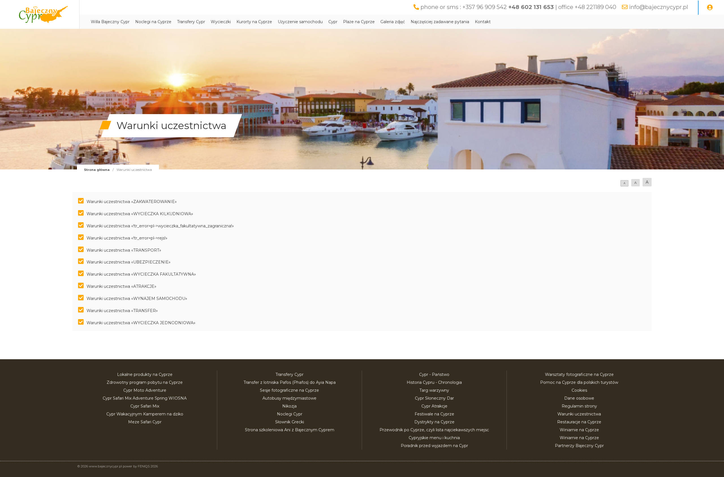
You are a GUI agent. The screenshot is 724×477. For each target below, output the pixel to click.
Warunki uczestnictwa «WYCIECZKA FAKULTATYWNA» (141, 274)
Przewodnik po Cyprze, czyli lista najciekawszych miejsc (434, 429)
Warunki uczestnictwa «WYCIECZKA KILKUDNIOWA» (140, 213)
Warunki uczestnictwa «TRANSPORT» (124, 250)
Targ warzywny (434, 390)
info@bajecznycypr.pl (658, 7)
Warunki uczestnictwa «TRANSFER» (122, 310)
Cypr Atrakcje (434, 406)
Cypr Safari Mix (144, 406)
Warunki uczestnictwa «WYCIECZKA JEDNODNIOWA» (141, 322)
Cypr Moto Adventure (144, 390)
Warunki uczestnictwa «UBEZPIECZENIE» (129, 262)
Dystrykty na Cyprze (434, 421)
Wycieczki (221, 21)
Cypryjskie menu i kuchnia (434, 437)
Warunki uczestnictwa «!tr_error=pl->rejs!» (127, 238)
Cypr (332, 21)
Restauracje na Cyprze (579, 421)
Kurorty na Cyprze (254, 21)
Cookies (579, 390)
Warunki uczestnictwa (579, 414)
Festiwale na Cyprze (434, 414)
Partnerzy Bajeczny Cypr (579, 445)
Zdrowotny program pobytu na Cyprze (145, 382)
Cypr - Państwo (434, 374)
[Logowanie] (709, 8)
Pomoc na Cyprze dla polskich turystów (579, 382)
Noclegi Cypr (289, 414)
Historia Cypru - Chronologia (434, 382)
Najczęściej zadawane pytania (440, 21)
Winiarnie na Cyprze (579, 429)
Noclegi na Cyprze (153, 21)
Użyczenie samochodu (300, 21)
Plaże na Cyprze (359, 21)
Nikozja (289, 406)
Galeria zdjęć (392, 21)
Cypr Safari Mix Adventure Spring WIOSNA (145, 398)
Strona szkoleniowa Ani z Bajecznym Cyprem (289, 429)
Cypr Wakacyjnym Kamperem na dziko (144, 414)
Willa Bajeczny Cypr (110, 21)
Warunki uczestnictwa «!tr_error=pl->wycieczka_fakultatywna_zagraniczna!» (160, 225)
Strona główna (97, 170)
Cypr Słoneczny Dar (434, 398)
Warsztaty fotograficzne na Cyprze (579, 374)
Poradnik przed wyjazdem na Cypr (434, 445)
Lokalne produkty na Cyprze (145, 374)
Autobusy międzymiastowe (289, 398)
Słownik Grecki (289, 421)
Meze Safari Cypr (144, 421)
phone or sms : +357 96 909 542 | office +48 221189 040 (518, 7)
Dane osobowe (579, 398)
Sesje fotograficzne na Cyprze (289, 390)
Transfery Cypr (191, 21)
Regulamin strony (579, 406)
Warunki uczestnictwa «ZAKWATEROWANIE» (132, 201)
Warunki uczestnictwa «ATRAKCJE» (121, 286)
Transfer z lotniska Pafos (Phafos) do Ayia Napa (290, 382)
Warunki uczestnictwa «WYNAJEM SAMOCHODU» (137, 298)
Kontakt (483, 21)
